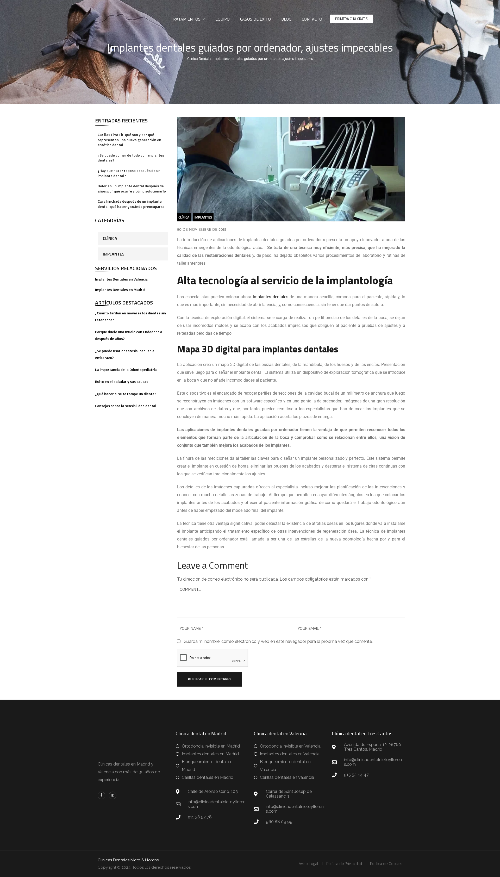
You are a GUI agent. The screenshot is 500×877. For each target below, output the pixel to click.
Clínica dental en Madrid (201, 733)
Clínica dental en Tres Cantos (362, 733)
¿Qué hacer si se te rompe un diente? (125, 393)
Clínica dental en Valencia (280, 733)
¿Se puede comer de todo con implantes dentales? (131, 157)
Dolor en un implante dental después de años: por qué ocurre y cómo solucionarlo (132, 188)
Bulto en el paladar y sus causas (121, 381)
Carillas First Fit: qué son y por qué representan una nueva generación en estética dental (129, 139)
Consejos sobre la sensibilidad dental (125, 405)
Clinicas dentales (114, 764)
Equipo (222, 19)
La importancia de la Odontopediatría (126, 369)
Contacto (312, 19)
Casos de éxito (255, 19)
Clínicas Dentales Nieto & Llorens (128, 860)
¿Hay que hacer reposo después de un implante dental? (129, 173)
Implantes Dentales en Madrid (120, 289)
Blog (286, 19)
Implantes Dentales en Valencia (121, 279)
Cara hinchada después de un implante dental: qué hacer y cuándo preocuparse (131, 203)
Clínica (110, 238)
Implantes (113, 254)
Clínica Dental (198, 59)
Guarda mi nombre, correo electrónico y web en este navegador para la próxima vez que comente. (278, 641)
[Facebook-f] (101, 795)
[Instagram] (112, 795)
